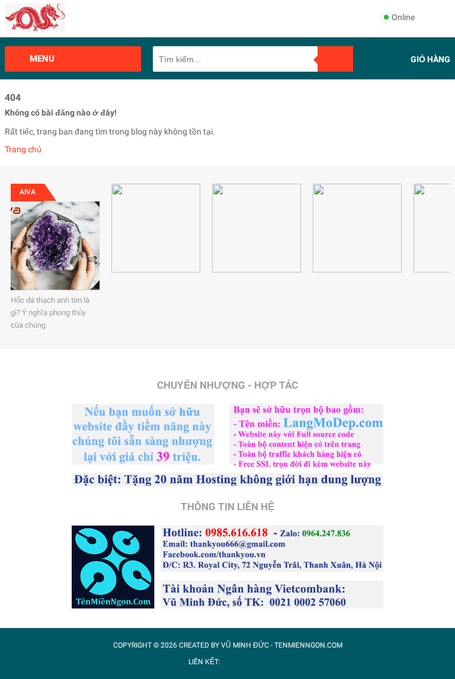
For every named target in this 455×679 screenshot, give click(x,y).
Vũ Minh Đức (245, 645)
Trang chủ (23, 149)
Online (403, 17)
